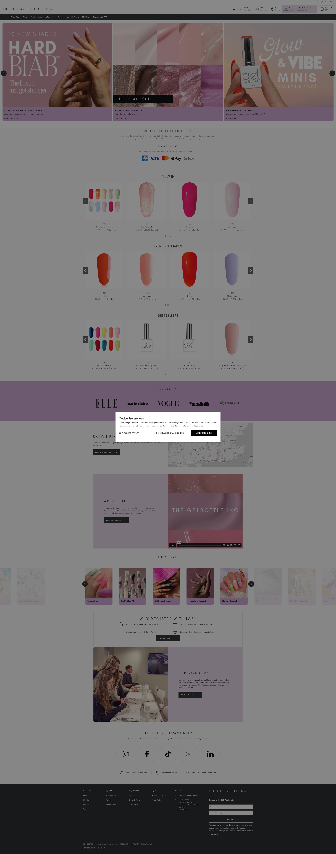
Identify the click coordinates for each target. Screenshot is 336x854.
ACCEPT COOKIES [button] (204, 433)
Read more (198, 426)
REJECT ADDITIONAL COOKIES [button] (170, 433)
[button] (129, 433)
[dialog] (168, 427)
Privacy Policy (169, 426)
